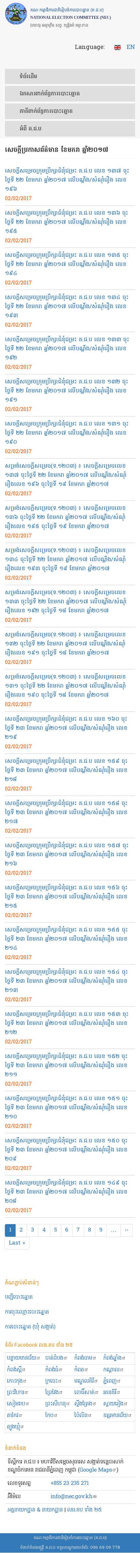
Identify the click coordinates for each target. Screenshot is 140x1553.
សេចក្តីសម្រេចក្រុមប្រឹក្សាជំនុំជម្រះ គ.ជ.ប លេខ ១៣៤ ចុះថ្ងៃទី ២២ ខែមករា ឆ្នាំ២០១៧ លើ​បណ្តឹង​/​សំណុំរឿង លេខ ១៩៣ (67, 307)
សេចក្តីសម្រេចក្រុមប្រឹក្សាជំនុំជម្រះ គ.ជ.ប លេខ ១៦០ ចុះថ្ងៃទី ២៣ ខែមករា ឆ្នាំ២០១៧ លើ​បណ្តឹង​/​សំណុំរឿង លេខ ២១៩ (66, 728)
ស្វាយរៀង (113, 1404)
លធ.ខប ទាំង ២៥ (84, 1510)
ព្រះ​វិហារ (15, 1393)
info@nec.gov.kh (71, 1497)
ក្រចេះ (51, 1381)
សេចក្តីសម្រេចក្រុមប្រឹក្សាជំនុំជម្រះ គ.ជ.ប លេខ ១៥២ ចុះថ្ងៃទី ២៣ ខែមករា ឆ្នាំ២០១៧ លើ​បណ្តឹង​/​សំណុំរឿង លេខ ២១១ (66, 1066)
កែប (49, 1416)
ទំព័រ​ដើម (28, 77)
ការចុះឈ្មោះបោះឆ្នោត (27, 1312)
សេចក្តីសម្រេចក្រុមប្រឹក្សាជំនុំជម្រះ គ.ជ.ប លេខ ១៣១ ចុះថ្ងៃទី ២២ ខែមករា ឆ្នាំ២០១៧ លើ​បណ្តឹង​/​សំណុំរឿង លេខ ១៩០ (67, 433)
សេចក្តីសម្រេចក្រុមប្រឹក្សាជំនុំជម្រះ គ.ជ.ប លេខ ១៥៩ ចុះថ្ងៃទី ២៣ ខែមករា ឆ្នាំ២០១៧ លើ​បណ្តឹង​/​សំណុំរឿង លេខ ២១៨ (66, 770)
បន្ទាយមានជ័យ (21, 1358)
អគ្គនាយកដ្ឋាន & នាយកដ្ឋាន (35, 1510)
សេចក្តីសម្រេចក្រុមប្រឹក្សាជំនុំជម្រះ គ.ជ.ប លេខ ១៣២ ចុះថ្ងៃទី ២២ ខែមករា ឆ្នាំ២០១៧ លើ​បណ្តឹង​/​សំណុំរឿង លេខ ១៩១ (66, 391)
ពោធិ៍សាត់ (84, 1393)
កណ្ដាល (111, 1370)
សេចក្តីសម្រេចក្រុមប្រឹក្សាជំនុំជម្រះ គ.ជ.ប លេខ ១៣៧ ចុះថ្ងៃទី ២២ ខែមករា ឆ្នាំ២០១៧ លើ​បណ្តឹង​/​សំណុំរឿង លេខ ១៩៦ (67, 180)
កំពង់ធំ (51, 1370)
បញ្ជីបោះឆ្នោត (19, 1297)
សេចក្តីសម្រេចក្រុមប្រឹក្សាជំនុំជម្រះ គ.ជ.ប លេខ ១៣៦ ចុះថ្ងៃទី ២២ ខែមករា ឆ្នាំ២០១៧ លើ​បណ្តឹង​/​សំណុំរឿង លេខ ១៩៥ (66, 222)
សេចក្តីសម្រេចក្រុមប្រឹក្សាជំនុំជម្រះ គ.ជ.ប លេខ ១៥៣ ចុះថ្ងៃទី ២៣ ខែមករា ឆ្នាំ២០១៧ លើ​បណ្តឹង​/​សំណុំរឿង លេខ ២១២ (67, 1023)
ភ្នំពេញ (110, 1381)
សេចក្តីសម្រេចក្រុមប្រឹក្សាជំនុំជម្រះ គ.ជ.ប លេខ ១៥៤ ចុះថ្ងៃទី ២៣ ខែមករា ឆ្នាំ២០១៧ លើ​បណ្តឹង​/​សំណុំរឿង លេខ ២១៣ (66, 981)
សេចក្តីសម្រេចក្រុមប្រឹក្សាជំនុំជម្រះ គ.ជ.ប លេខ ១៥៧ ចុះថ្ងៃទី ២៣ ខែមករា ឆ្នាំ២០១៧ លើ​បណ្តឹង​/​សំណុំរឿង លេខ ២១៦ (67, 855)
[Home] (16, 14)
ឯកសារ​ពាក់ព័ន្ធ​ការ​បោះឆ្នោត (50, 94)
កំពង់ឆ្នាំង (112, 1358)
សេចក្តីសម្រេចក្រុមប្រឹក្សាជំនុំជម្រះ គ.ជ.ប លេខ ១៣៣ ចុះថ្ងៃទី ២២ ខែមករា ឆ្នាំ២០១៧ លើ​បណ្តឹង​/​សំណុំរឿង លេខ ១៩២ (67, 349)
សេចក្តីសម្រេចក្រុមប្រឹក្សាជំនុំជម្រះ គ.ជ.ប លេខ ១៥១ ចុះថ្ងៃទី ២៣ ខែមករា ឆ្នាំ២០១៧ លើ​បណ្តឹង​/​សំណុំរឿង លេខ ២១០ (66, 1108)
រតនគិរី (109, 1393)
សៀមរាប (16, 1404)
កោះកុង (14, 1381)
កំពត (79, 1370)
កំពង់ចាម (83, 1358)
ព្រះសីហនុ (55, 1404)
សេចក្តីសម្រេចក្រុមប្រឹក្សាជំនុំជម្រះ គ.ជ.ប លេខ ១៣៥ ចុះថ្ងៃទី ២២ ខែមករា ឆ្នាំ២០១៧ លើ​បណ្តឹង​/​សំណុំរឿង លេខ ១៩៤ (67, 264)
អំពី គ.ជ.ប (30, 129)
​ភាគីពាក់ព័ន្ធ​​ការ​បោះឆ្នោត (46, 111)
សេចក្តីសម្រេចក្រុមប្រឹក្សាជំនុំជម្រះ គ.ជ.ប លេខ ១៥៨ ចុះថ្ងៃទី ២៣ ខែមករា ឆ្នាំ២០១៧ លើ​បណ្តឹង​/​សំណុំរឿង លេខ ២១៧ (66, 813)
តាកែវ (12, 1416)
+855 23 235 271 (69, 1483)
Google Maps (95, 1470)
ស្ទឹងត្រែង (83, 1404)
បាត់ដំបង (54, 1358)
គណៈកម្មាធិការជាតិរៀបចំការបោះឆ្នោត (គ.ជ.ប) (70, 1538)
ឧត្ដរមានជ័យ (115, 1416)
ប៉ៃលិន (81, 1416)
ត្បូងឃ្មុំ (13, 1427)
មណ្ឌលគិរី (84, 1381)
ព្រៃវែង (52, 1393)
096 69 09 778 (105, 1548)
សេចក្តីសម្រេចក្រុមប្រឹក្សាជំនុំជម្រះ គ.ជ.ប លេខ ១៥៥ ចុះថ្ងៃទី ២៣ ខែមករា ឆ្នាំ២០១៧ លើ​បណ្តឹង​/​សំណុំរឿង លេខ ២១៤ (66, 939)
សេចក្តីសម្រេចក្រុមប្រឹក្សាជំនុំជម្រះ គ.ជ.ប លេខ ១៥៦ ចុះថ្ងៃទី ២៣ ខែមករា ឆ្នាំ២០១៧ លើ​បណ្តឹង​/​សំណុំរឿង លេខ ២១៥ (66, 897)
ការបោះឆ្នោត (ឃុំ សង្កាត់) (30, 1327)
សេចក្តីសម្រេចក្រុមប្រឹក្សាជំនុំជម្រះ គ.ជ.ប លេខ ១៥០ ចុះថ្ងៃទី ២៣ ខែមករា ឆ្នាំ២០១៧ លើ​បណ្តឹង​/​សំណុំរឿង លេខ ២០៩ (66, 1150)
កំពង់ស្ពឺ (14, 1370)
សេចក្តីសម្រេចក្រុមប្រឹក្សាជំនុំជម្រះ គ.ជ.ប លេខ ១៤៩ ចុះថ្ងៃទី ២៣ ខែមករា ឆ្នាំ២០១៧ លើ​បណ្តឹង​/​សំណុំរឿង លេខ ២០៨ (66, 1192)
